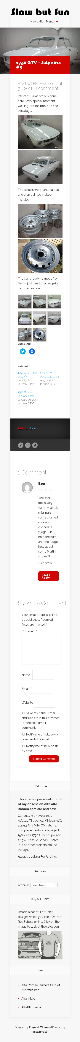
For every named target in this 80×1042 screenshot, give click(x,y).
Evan (44, 83)
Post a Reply (46, 576)
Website (27, 702)
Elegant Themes (40, 1027)
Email (26, 689)
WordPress (40, 1032)
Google (21, 445)
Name (27, 675)
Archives (24, 885)
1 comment (46, 88)
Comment (29, 631)
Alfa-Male (28, 998)
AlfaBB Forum (31, 1007)
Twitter (35, 445)
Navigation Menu (42, 21)
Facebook (28, 445)
